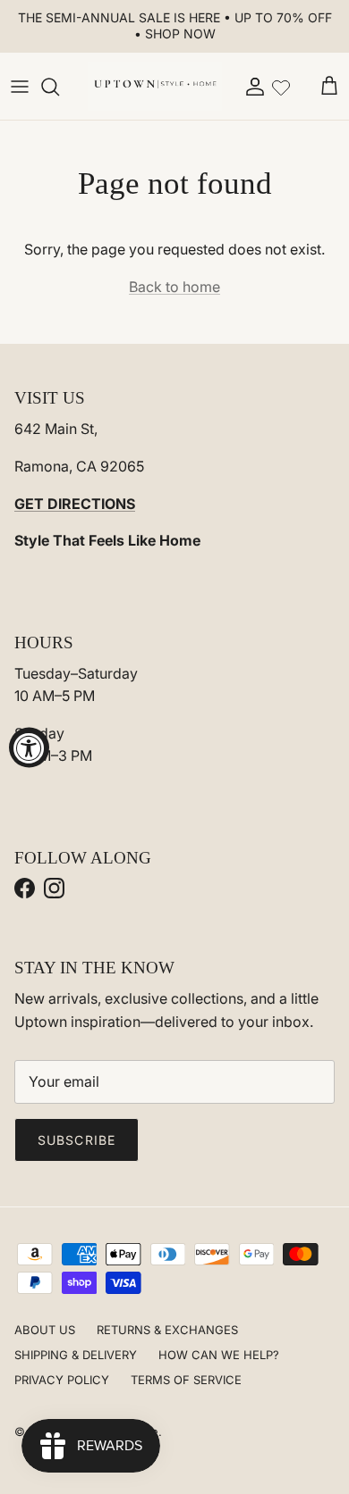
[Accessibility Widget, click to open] (29, 747)
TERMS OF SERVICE (186, 1380)
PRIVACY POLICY (61, 1380)
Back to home (174, 287)
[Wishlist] (281, 86)
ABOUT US (44, 1330)
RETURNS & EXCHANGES (167, 1330)
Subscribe (76, 1140)
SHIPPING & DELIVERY (75, 1355)
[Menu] (19, 86)
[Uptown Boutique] (155, 87)
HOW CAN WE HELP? (218, 1355)
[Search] (59, 86)
